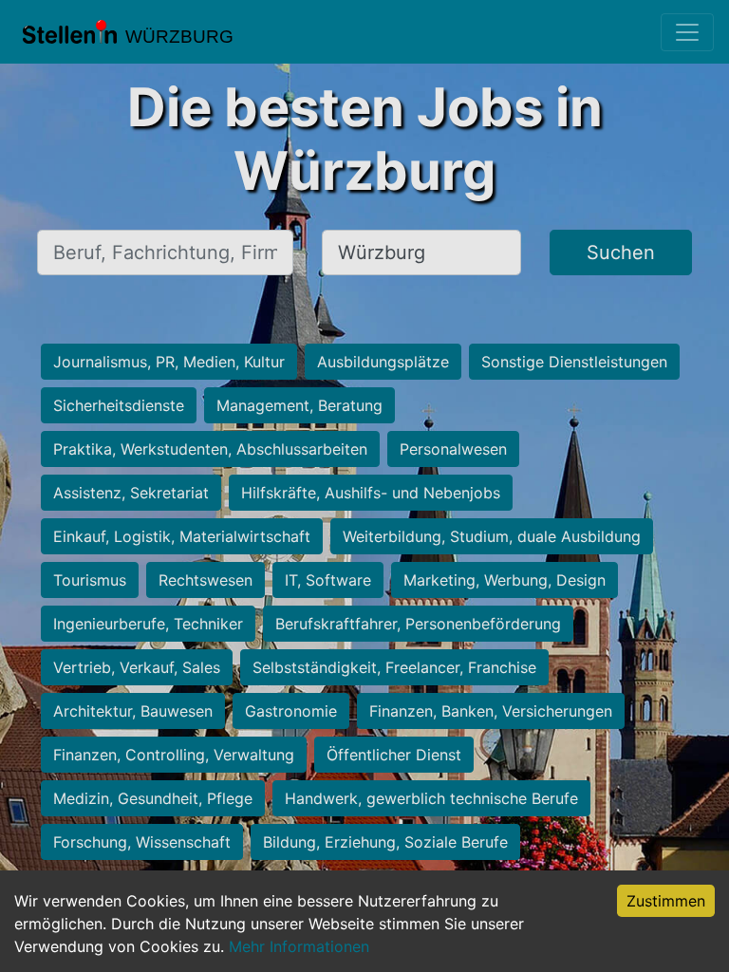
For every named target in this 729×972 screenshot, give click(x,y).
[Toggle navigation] (687, 32)
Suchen (621, 252)
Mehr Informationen (299, 946)
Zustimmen (665, 900)
